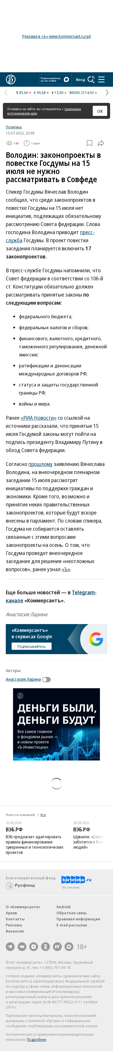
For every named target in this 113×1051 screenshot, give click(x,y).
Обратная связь (72, 912)
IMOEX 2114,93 (81, 92)
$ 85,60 (22, 92)
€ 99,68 (40, 92)
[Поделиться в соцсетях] (100, 143)
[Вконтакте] (22, 946)
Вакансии (15, 931)
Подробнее (36, 1039)
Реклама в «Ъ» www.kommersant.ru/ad (56, 36)
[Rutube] (57, 946)
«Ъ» (66, 569)
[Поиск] (91, 79)
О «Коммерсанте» (23, 906)
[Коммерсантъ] (11, 79)
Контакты (15, 919)
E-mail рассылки (72, 925)
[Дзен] (33, 946)
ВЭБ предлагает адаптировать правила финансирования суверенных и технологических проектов (34, 844)
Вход (80, 79)
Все (43, 815)
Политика (14, 126)
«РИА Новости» (39, 417)
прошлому (40, 463)
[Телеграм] (10, 946)
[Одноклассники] (45, 946)
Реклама (14, 925)
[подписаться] (48, 679)
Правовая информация (78, 919)
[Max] (69, 946)
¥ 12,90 (57, 92)
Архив (11, 912)
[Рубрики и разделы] (101, 79)
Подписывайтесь (31, 646)
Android (63, 906)
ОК (100, 111)
